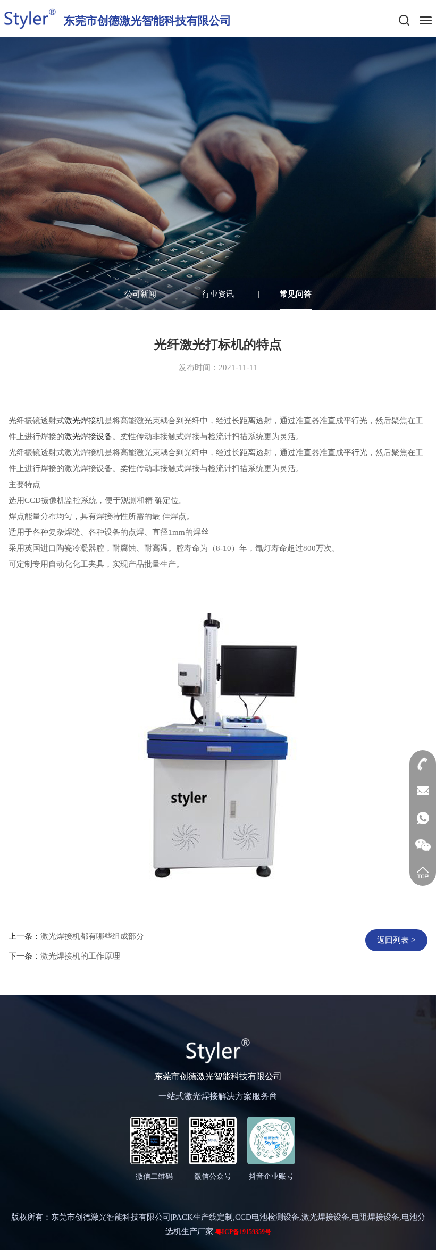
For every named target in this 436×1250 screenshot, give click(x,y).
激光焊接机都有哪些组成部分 (92, 936)
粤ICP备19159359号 (243, 1232)
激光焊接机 (84, 420)
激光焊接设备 (88, 436)
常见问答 (296, 294)
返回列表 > (396, 940)
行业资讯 (218, 294)
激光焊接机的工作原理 (80, 956)
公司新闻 (140, 294)
